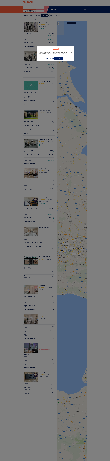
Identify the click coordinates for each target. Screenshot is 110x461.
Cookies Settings (50, 58)
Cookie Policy (69, 54)
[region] (55, 53)
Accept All (59, 58)
